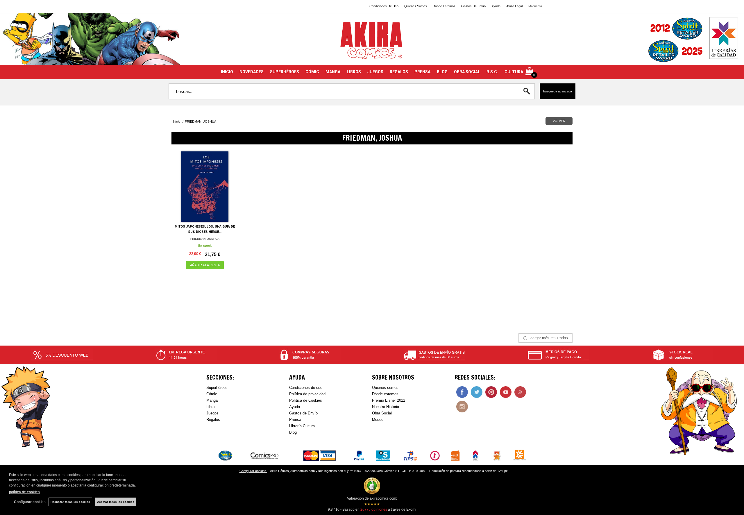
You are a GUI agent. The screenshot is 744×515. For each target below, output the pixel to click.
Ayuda (495, 6)
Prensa (295, 419)
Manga (212, 400)
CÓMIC (312, 71)
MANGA (333, 71)
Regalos (213, 419)
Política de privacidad (307, 394)
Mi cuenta (535, 6)
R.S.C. (492, 71)
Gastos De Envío (473, 6)
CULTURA (514, 71)
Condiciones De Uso (383, 6)
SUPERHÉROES (284, 71)
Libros (211, 407)
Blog (293, 432)
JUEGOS (375, 71)
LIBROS (354, 71)
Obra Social (382, 413)
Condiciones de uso (305, 387)
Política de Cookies (305, 400)
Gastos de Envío (303, 413)
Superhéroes (217, 387)
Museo (377, 419)
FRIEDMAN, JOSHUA (204, 238)
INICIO (227, 71)
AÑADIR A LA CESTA (205, 265)
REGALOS (399, 71)
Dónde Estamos (444, 6)
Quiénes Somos (415, 6)
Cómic (211, 394)
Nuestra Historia (385, 407)
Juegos (212, 413)
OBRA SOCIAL (467, 71)
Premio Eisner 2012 (388, 400)
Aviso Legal (514, 6)
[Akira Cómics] (372, 42)
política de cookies (24, 492)
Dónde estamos (385, 394)
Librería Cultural (302, 426)
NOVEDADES (251, 71)
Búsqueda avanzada (557, 91)
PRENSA (422, 71)
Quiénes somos (385, 387)
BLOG (442, 71)
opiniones (373, 509)
